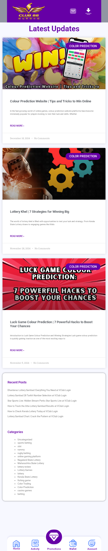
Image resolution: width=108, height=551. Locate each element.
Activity (35, 548)
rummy (21, 449)
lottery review (24, 467)
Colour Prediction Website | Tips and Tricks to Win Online (50, 101)
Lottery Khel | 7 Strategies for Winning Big (39, 211)
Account (92, 548)
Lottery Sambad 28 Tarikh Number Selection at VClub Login (37, 395)
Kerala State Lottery (27, 477)
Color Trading (24, 483)
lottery (21, 473)
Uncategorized (25, 439)
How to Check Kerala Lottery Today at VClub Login (33, 411)
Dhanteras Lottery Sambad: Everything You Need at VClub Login (39, 390)
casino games (25, 490)
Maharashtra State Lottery (31, 463)
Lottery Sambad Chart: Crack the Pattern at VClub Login (35, 416)
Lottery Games (25, 470)
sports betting (25, 443)
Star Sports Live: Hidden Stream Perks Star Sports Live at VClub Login (42, 401)
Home (16, 548)
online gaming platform (29, 456)
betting (21, 494)
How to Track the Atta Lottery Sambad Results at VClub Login (38, 406)
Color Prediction (26, 487)
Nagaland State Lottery (29, 460)
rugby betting (24, 453)
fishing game (24, 480)
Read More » (17, 126)
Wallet (72, 548)
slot (19, 446)
